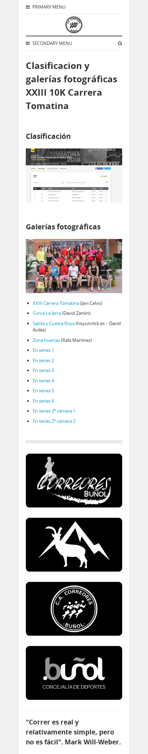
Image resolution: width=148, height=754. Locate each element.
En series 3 (43, 370)
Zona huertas (46, 340)
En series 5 (43, 390)
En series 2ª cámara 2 (54, 421)
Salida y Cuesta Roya (54, 323)
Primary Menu (48, 7)
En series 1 (43, 350)
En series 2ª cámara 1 (54, 411)
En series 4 (43, 381)
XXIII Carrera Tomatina (56, 303)
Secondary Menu (51, 43)
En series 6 (43, 401)
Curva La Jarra (47, 313)
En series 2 (43, 360)
